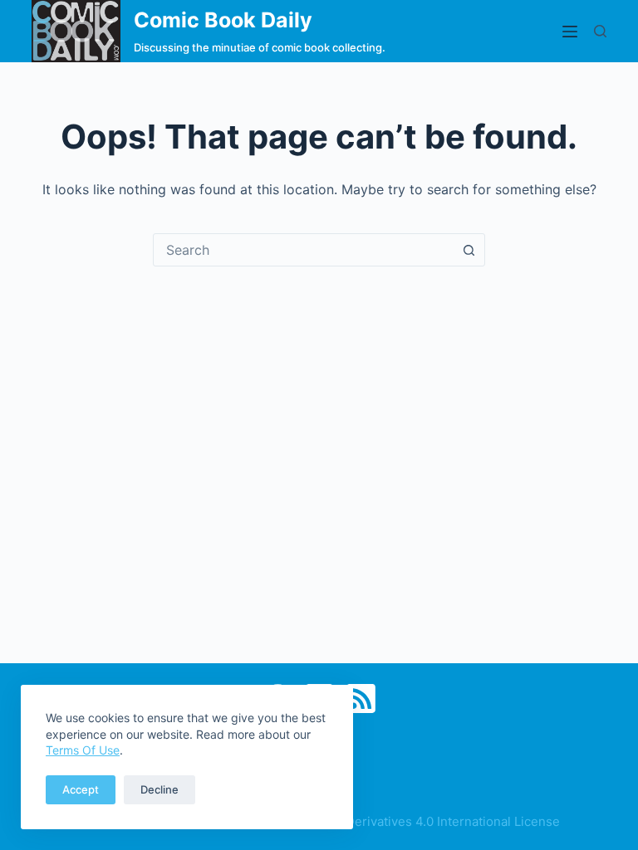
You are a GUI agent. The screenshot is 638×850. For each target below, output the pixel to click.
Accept (80, 789)
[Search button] (468, 250)
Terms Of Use (83, 750)
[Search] (600, 31)
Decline (159, 789)
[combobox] (303, 249)
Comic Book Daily (223, 19)
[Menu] (569, 31)
